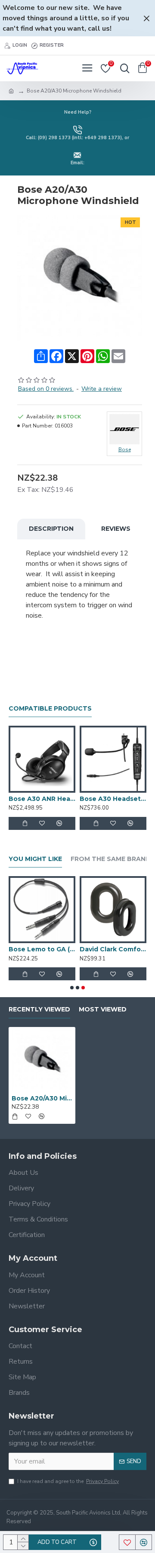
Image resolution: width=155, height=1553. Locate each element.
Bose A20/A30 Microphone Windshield (42, 1098)
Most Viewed (103, 1009)
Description (51, 529)
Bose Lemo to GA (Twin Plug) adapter (42, 949)
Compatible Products (50, 708)
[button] (72, 987)
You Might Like (35, 859)
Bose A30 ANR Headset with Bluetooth (42, 799)
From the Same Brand (111, 859)
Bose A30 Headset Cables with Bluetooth (113, 799)
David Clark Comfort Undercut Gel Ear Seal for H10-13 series (113, 949)
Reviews (115, 529)
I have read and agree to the (68, 1481)
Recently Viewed (39, 1009)
